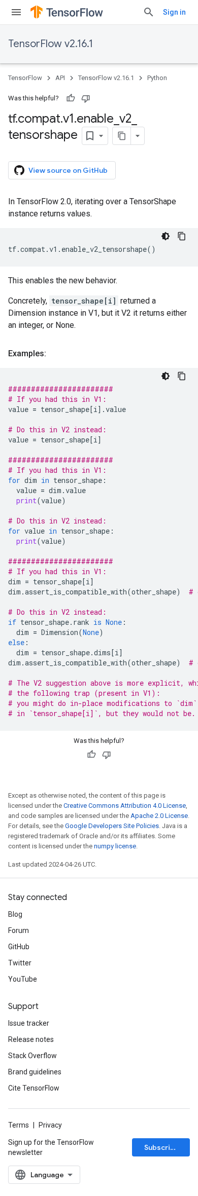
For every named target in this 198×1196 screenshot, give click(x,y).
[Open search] (149, 12)
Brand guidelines (34, 1072)
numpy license (115, 846)
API (60, 78)
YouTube (22, 979)
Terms (18, 1125)
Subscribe (161, 1147)
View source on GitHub (68, 170)
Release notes (31, 1039)
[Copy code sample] (182, 236)
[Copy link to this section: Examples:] (56, 354)
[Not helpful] (85, 98)
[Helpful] (70, 98)
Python (157, 78)
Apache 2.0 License (159, 815)
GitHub (18, 947)
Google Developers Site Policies (112, 826)
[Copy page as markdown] (122, 135)
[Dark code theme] (165, 236)
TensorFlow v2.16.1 (50, 44)
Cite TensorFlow (33, 1088)
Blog (15, 914)
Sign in (174, 12)
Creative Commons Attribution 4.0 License (124, 805)
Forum (18, 930)
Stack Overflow (32, 1056)
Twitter (19, 963)
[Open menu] (16, 12)
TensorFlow (25, 78)
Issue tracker (28, 1023)
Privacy (50, 1125)
